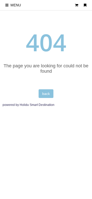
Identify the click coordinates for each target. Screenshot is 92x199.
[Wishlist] (85, 5)
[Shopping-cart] (76, 5)
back (46, 94)
